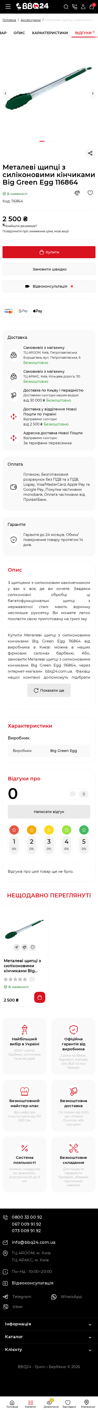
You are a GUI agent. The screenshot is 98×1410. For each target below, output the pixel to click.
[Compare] (77, 193)
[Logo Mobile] (32, 7)
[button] (5, 93)
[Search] (66, 7)
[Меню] (8, 6)
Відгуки (84, 32)
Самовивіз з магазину (44, 347)
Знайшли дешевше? (21, 226)
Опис (19, 33)
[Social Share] (90, 153)
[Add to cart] (39, 997)
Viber (18, 1306)
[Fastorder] (16, 947)
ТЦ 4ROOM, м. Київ (31, 1253)
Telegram (22, 1296)
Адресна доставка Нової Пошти (53, 433)
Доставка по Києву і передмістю (53, 390)
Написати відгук (49, 811)
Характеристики (50, 33)
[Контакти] (74, 7)
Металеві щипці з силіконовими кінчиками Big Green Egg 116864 (22, 965)
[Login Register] (83, 7)
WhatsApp (71, 1296)
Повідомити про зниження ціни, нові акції (36, 231)
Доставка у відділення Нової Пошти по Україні (50, 411)
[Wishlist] (90, 193)
